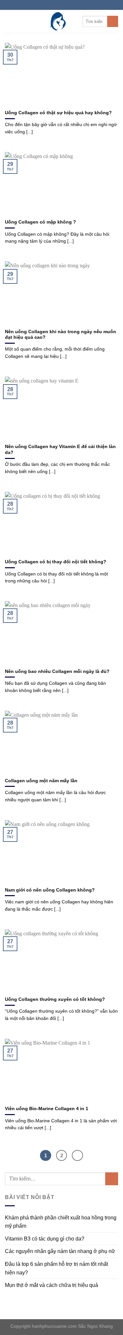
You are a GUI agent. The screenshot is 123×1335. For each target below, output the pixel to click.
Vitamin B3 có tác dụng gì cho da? (44, 1239)
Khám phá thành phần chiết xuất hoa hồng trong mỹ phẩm (60, 1222)
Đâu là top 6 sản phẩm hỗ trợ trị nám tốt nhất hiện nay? (56, 1268)
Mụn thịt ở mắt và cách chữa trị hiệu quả (51, 1285)
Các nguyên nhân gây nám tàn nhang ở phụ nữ (60, 1251)
